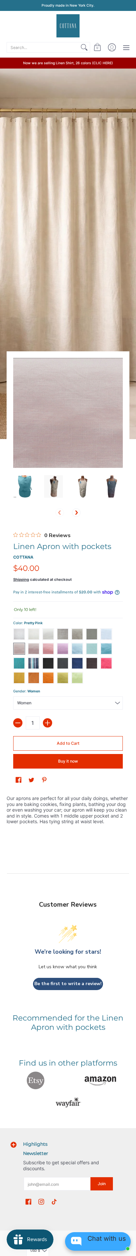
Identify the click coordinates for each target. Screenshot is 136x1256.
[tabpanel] (68, 811)
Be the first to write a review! (68, 983)
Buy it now (68, 761)
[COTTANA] (68, 26)
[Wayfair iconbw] (68, 1102)
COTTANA (23, 557)
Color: (28, 623)
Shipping (21, 579)
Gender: (26, 691)
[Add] (47, 723)
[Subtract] (17, 723)
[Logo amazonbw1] (100, 1080)
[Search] (84, 47)
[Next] (76, 512)
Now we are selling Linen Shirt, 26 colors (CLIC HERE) (68, 63)
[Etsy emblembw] (36, 1080)
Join (102, 1183)
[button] (97, 47)
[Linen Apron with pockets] (24, 486)
